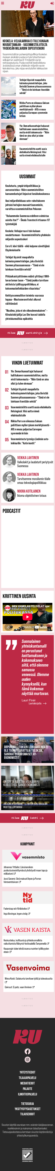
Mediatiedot (27, 1083)
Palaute (27, 1089)
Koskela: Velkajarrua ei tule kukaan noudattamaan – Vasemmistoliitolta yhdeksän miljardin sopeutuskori (26, 44)
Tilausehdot (27, 1114)
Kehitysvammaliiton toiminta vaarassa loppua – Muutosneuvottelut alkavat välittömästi (24, 299)
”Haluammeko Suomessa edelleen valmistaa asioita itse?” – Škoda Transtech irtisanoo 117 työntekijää (27, 220)
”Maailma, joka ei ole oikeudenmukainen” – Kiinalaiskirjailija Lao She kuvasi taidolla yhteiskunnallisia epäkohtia (26, 314)
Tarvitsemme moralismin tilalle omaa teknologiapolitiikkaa (33, 481)
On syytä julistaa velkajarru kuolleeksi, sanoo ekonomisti (21, 783)
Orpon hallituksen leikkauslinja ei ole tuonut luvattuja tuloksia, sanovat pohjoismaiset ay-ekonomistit (26, 752)
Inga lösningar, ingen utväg (15, 913)
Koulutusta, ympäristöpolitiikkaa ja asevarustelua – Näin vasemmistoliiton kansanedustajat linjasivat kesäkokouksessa (27, 190)
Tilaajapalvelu (27, 1078)
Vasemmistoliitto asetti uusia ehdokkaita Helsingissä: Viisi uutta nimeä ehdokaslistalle (33, 152)
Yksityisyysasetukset (27, 1109)
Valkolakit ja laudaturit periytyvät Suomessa (35, 464)
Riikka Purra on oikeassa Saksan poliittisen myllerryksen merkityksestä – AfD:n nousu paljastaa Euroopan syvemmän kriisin (34, 109)
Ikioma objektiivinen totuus (31, 495)
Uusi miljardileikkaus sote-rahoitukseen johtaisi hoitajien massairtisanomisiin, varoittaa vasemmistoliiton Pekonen (25, 205)
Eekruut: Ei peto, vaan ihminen (18, 987)
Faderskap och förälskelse (15, 908)
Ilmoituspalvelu (27, 1094)
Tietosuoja (27, 1104)
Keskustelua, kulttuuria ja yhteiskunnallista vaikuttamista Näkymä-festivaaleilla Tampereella (25, 942)
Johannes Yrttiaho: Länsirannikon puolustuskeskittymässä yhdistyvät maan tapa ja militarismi (25, 870)
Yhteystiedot (27, 1072)
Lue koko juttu (35, 703)
